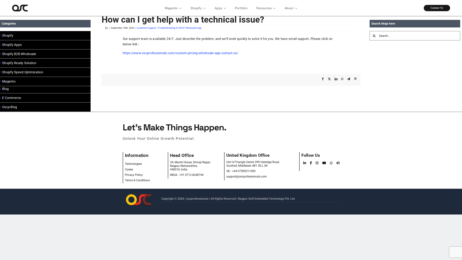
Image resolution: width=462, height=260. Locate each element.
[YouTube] (324, 163)
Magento (9, 81)
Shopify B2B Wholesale (19, 54)
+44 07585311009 (244, 171)
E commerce (11, 98)
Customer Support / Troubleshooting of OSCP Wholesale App (169, 28)
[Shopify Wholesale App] (421, 8)
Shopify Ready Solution (19, 63)
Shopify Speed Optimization (22, 72)
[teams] (338, 163)
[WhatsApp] (331, 163)
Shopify (7, 35)
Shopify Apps (12, 45)
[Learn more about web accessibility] (41, 8)
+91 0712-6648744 (191, 175)
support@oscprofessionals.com (246, 176)
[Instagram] (317, 163)
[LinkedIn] (304, 163)
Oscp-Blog (9, 107)
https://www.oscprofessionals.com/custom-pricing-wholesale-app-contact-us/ (180, 53)
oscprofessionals (197, 198)
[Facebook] (311, 163)
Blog (5, 89)
